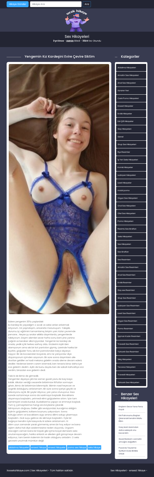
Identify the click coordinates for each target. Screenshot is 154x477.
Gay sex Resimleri (126, 290)
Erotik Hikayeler (125, 113)
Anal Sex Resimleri (126, 275)
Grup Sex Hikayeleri (127, 144)
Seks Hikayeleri (125, 236)
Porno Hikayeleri (125, 221)
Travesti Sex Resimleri (128, 344)
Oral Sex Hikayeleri (127, 205)
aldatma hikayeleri (19, 447)
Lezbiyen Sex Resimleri (128, 305)
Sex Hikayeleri (124, 244)
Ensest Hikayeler (125, 106)
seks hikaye (94, 447)
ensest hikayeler (57, 447)
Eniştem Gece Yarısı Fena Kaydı (131, 408)
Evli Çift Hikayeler (126, 121)
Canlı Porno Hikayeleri (128, 98)
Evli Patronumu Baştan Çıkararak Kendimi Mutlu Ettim (130, 418)
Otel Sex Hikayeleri (127, 213)
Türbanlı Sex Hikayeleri (128, 382)
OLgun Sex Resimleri (127, 321)
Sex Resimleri (124, 259)
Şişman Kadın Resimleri (129, 336)
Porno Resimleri (125, 328)
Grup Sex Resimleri (127, 298)
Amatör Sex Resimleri (128, 267)
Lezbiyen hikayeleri (127, 175)
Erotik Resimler (125, 282)
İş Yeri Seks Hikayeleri (128, 159)
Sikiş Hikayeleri (125, 359)
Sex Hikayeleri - (120, 470)
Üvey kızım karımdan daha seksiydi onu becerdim (128, 430)
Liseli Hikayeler (125, 183)
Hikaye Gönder (17, 4)
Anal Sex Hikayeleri (127, 83)
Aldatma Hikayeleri (127, 67)
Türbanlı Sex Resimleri (128, 351)
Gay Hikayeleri (124, 129)
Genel (120, 136)
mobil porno (124, 190)
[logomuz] (77, 21)
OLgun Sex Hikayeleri (128, 198)
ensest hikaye (38, 447)
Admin (70, 40)
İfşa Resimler (124, 152)
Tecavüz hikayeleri (127, 367)
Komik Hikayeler (125, 167)
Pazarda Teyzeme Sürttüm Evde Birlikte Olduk (128, 451)
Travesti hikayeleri (126, 374)
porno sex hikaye (77, 447)
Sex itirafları (123, 251)
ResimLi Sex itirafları (127, 229)
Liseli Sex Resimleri (127, 313)
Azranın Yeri (123, 90)
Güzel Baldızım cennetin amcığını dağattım (130, 440)
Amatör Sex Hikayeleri (128, 75)
